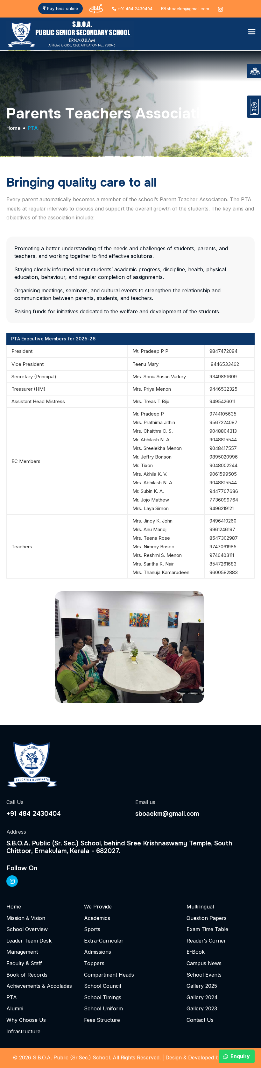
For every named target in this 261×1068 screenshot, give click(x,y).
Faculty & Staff (24, 963)
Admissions (97, 952)
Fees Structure (102, 1020)
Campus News (204, 963)
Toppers (94, 963)
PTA (11, 997)
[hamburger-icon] (252, 31)
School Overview (27, 929)
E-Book (196, 952)
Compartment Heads (109, 975)
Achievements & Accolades (39, 986)
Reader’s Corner (206, 940)
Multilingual (200, 906)
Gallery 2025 (202, 986)
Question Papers (207, 918)
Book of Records (26, 975)
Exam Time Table (207, 929)
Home (13, 128)
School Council (102, 986)
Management (22, 952)
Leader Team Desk (29, 940)
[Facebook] (12, 881)
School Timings (102, 997)
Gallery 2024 (202, 997)
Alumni (14, 1008)
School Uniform (103, 1008)
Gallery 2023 (202, 1008)
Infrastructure (23, 1031)
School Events (204, 975)
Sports (92, 929)
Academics (97, 918)
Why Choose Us (26, 1020)
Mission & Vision (25, 918)
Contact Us (200, 1020)
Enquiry (240, 1056)
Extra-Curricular (103, 940)
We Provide (98, 906)
